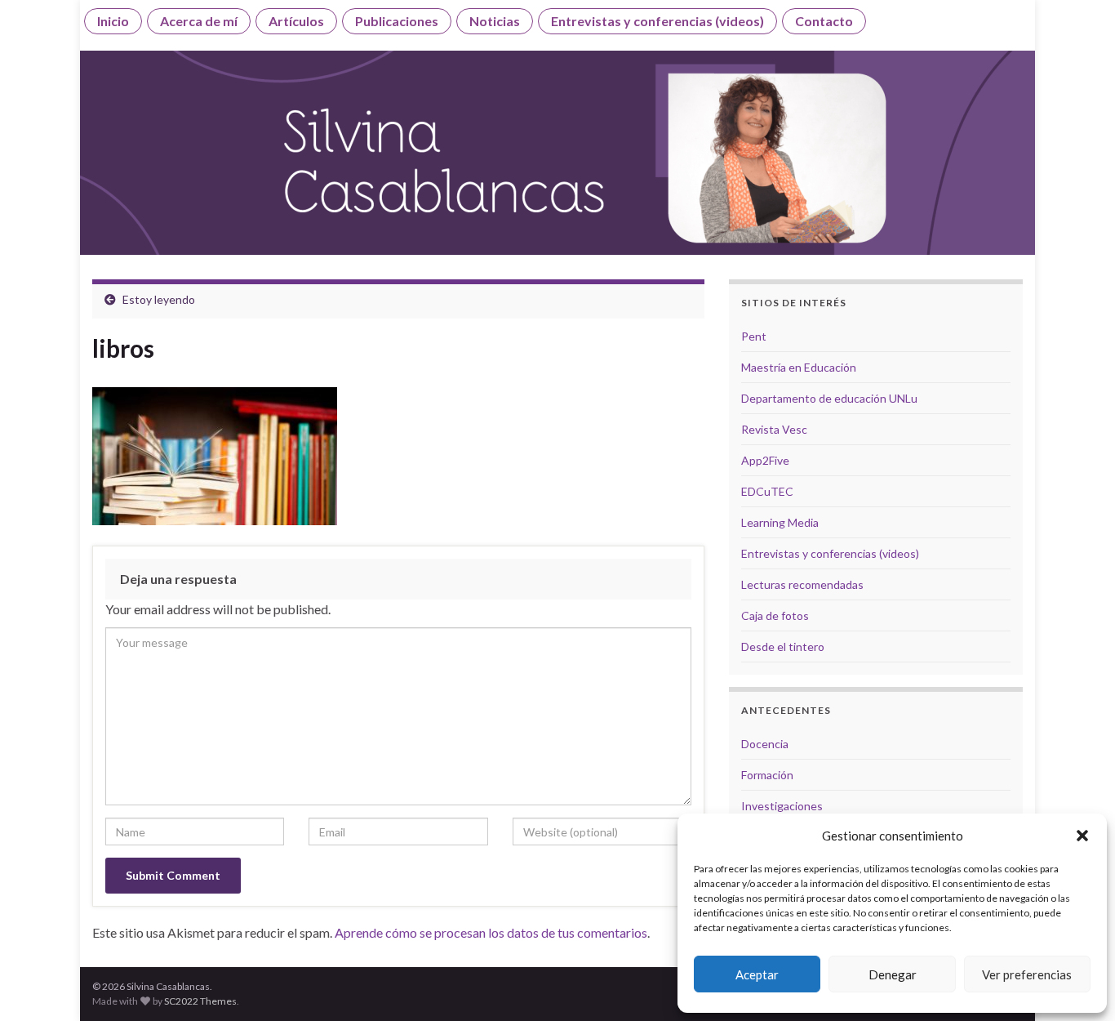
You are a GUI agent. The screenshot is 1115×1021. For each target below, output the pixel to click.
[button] (1082, 835)
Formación (767, 775)
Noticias (494, 21)
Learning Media (780, 522)
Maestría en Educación (798, 367)
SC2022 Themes (200, 1001)
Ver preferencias (1027, 974)
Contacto (824, 21)
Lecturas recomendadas (802, 584)
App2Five (765, 460)
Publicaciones (396, 21)
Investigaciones (782, 806)
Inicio (113, 21)
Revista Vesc (774, 429)
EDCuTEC (767, 491)
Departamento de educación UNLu (829, 398)
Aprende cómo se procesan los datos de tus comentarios (491, 932)
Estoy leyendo (158, 299)
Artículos (296, 21)
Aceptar (757, 974)
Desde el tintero (782, 646)
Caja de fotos (775, 615)
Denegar (892, 974)
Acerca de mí (199, 21)
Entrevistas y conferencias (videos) (657, 21)
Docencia (764, 744)
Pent (753, 336)
